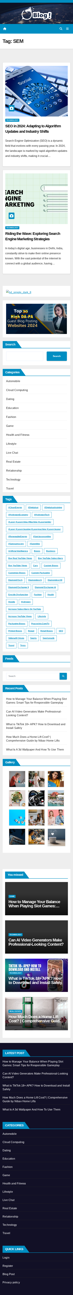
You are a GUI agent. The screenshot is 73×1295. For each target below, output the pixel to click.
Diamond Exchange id (45, 587)
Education (12, 408)
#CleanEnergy (15, 507)
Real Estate (13, 461)
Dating (10, 399)
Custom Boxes (51, 565)
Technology (12, 120)
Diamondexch (35, 580)
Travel (10, 488)
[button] (61, 28)
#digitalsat (33, 507)
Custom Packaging (40, 573)
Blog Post (9, 1274)
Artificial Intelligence (18, 551)
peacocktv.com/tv (40, 624)
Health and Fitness (18, 434)
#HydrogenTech (41, 515)
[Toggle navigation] (67, 29)
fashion (38, 594)
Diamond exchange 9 (18, 587)
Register (8, 1265)
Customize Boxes (16, 573)
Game (10, 425)
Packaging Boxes (16, 624)
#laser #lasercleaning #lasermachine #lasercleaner (34, 529)
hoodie (11, 602)
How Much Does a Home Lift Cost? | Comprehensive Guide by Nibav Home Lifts (34, 1020)
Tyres (23, 645)
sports (33, 638)
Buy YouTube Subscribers (50, 558)
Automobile (13, 381)
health (51, 594)
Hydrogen (26, 602)
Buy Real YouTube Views (20, 558)
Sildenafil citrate (16, 638)
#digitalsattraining (53, 507)
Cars (35, 565)
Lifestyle (11, 443)
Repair (31, 631)
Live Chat (12, 452)
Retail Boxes (46, 631)
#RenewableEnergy (17, 536)
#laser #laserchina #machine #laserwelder (29, 522)
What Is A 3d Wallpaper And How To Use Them (35, 749)
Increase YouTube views (20, 616)
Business (50, 551)
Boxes (37, 551)
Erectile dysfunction (18, 594)
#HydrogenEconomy (18, 515)
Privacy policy (11, 1282)
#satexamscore (16, 544)
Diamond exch (15, 580)
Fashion (11, 417)
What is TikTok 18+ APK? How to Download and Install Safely (35, 980)
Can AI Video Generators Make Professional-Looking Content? (36, 942)
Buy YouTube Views (17, 565)
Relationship (14, 470)
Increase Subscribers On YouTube (24, 609)
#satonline (35, 544)
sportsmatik (48, 638)
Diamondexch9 (55, 580)
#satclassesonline (42, 536)
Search (10, 344)
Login (6, 1257)
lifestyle (42, 616)
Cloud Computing (17, 390)
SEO (61, 631)
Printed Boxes (15, 631)
